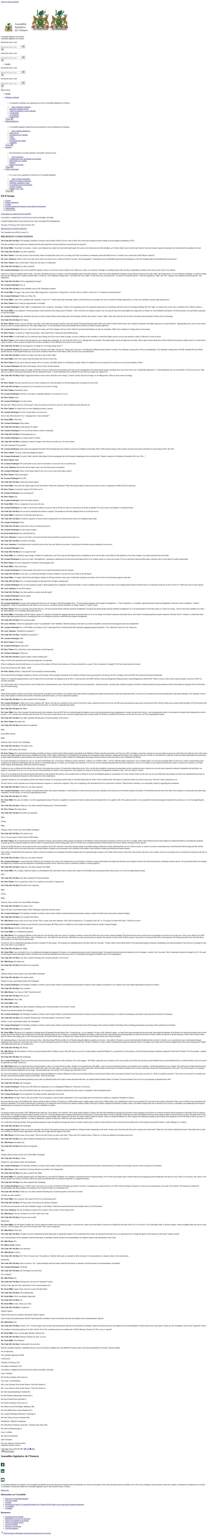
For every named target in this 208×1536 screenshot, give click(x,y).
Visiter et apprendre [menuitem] (12, 169)
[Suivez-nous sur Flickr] (2, 1477)
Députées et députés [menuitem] (12, 97)
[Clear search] (23, 46)
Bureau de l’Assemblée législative (16, 1499)
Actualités (8, 1508)
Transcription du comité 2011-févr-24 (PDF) (16, 214)
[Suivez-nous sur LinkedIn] (2, 1472)
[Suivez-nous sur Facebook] (2, 1466)
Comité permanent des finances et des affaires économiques (25, 206)
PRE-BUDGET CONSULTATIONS (14, 229)
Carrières (8, 1502)
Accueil (8, 200)
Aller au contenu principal (10, 2)
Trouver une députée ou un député (17, 1521)
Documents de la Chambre (14, 1517)
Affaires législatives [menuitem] (12, 121)
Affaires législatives (12, 202)
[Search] (2, 49)
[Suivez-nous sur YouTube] (2, 1481)
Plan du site (5, 1490)
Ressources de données (13, 1526)
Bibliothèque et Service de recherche (17, 1519)
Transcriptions (10, 208)
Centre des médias (11, 1524)
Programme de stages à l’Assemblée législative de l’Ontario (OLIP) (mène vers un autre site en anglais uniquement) (44, 1504)
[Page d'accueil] (34, 35)
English (7, 64)
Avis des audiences (11, 1528)
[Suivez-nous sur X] (2, 1468)
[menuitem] (21, 107)
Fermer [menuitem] (8, 119)
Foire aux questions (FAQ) (14, 1522)
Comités (8, 204)
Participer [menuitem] (8, 147)
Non (33, 1449)
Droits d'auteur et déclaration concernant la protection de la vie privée (27, 1533)
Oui (28, 1449)
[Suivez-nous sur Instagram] (2, 1462)
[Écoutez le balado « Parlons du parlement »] (2, 1475)
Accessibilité (9, 1506)
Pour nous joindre (11, 1501)
